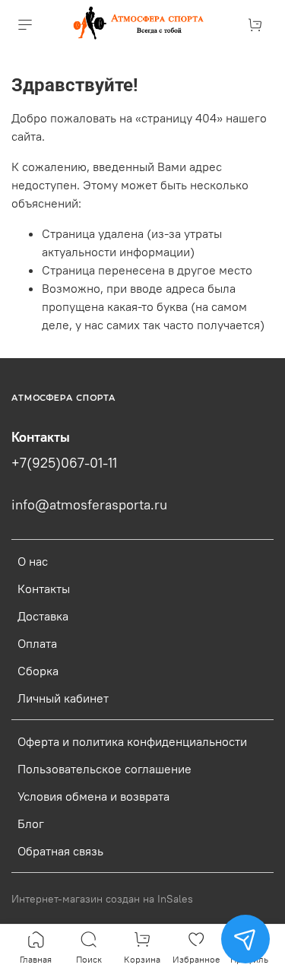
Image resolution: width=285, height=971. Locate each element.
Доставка (42, 616)
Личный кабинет (63, 698)
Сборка (38, 670)
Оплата (37, 643)
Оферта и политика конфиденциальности (132, 741)
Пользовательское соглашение (104, 768)
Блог (30, 823)
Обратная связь (60, 850)
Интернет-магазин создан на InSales (102, 899)
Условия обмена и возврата (93, 796)
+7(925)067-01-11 (64, 463)
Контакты (43, 588)
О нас (32, 561)
